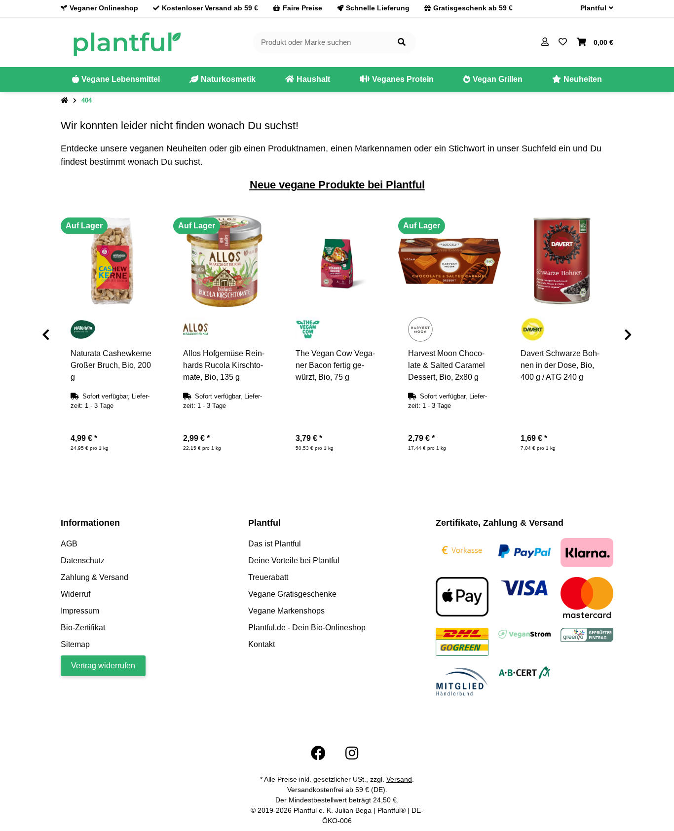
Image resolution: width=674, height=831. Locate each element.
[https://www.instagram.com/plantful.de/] (352, 753)
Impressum (80, 611)
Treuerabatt (268, 577)
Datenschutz (83, 560)
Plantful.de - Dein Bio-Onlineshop (307, 627)
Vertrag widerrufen (103, 665)
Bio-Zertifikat (83, 627)
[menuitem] (116, 79)
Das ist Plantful (274, 544)
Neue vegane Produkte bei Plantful (337, 185)
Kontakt (261, 644)
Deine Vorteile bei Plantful (293, 560)
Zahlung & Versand (94, 577)
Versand (399, 779)
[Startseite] (64, 101)
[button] (592, 8)
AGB (69, 544)
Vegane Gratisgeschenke (292, 594)
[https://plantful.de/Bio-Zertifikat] (524, 672)
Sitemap (75, 644)
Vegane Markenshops (286, 611)
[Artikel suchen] (401, 43)
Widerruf (75, 594)
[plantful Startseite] (126, 41)
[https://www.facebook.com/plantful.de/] (318, 753)
